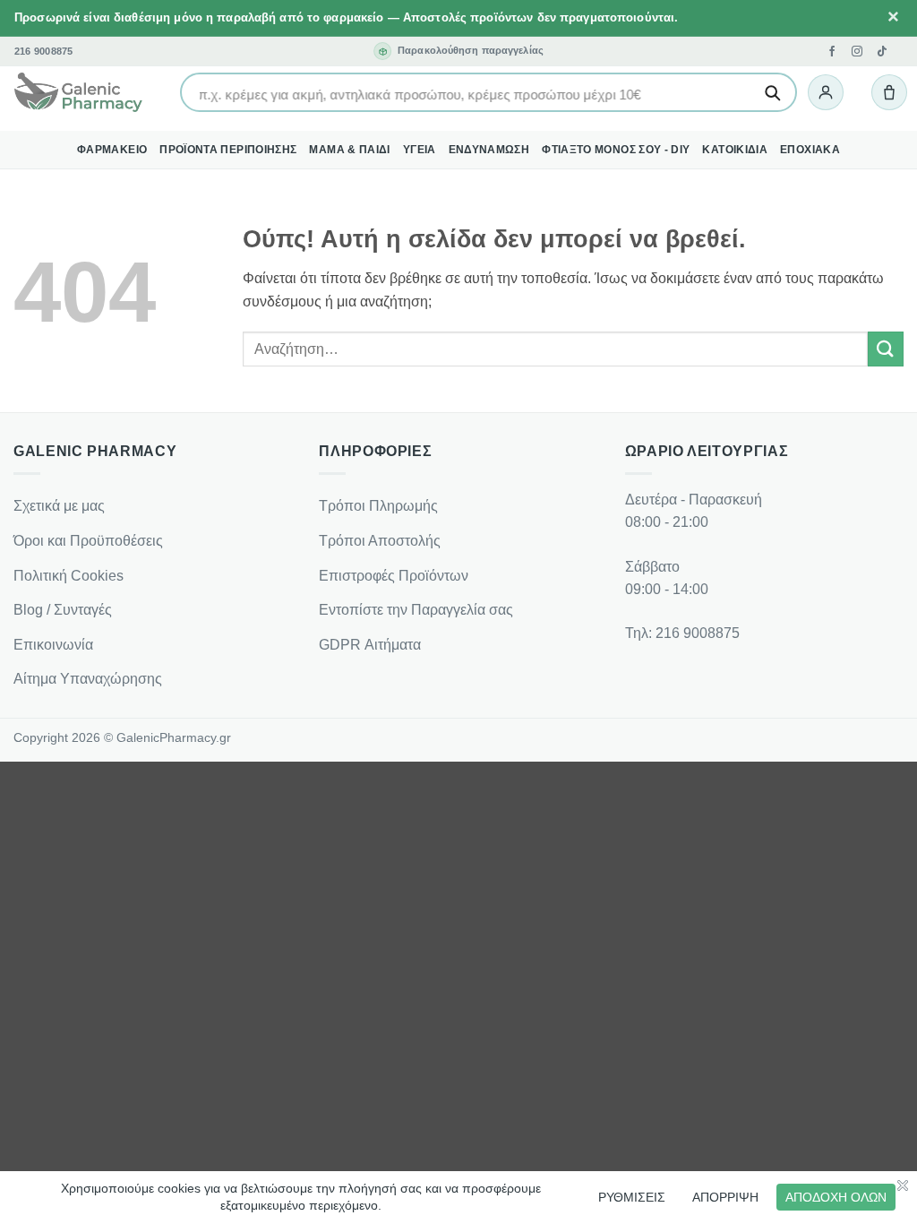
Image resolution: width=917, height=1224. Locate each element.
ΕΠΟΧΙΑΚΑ (810, 149)
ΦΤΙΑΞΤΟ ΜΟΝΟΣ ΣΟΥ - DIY (616, 149)
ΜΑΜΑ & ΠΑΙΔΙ (349, 149)
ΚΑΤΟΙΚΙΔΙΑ (734, 149)
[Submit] (886, 349)
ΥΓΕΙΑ (419, 149)
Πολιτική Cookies (68, 575)
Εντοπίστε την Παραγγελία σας (416, 609)
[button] (826, 92)
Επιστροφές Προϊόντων (393, 575)
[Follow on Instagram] (857, 51)
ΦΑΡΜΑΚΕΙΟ (112, 149)
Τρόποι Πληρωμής (378, 505)
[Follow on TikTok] (882, 51)
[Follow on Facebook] (832, 51)
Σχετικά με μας (59, 505)
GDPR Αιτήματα (370, 644)
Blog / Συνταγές (62, 609)
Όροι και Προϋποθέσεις (88, 540)
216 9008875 (43, 51)
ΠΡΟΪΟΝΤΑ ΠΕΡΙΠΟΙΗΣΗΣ (227, 149)
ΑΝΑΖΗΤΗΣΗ (772, 92)
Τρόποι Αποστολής (380, 540)
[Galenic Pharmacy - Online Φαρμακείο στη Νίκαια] (78, 93)
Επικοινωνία (53, 644)
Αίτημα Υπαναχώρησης (87, 678)
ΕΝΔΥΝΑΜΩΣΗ (489, 149)
